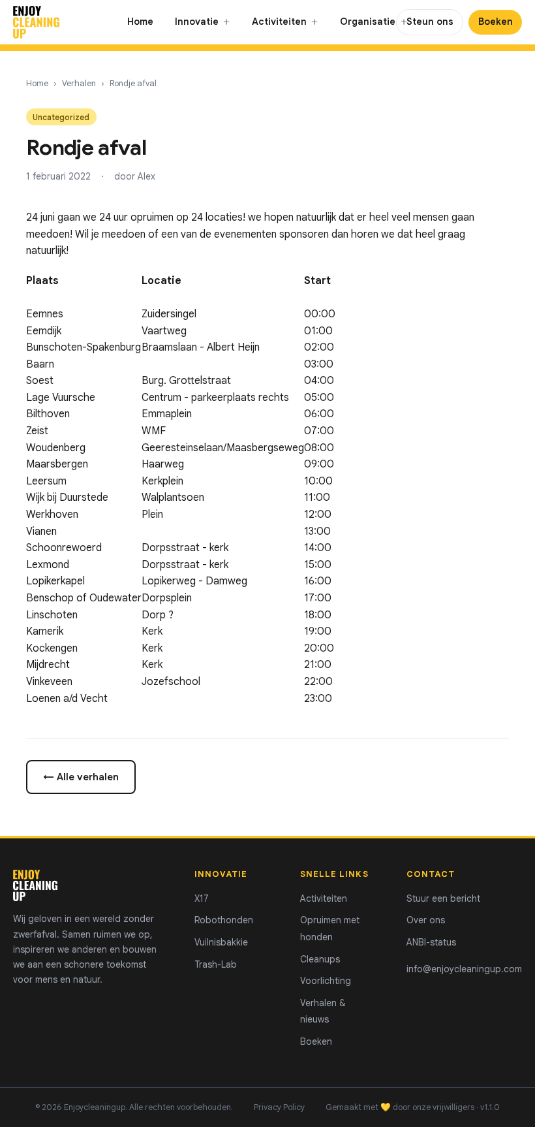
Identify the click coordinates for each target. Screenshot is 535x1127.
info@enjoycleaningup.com (464, 969)
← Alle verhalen (81, 776)
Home (140, 21)
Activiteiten (279, 21)
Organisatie (367, 21)
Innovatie (197, 21)
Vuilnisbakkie (221, 942)
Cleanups (320, 959)
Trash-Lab (215, 964)
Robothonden (223, 920)
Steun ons (429, 21)
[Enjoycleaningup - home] (36, 22)
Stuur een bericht (443, 898)
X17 (201, 898)
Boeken (495, 21)
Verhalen (79, 83)
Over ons (425, 920)
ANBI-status (431, 942)
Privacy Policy (279, 1107)
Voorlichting (325, 981)
